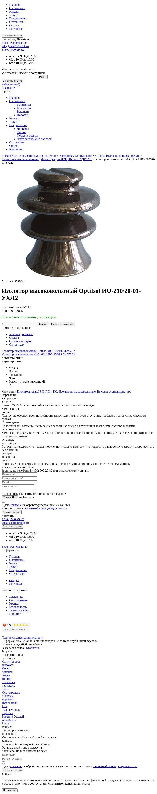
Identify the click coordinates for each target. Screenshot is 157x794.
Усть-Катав (9, 720)
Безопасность (18, 607)
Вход (5, 42)
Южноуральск (11, 692)
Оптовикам (16, 21)
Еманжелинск (11, 709)
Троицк (6, 678)
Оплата (21, 132)
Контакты (15, 28)
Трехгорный (10, 702)
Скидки (14, 25)
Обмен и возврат (28, 135)
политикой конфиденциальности (45, 508)
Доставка (23, 128)
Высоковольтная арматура (123, 155)
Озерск (6, 675)
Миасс (6, 668)
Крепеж (14, 603)
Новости (22, 115)
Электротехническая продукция (23, 155)
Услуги (13, 15)
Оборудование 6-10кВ (90, 155)
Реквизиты (24, 104)
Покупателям (18, 18)
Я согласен (9, 790)
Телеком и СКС (19, 610)
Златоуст (7, 665)
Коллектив (24, 108)
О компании (17, 8)
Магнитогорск (11, 661)
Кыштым (7, 696)
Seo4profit (32, 647)
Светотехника (18, 600)
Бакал (5, 723)
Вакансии (23, 111)
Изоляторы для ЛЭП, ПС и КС (61, 159)
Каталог (14, 11)
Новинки (15, 613)
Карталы (7, 713)
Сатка (5, 689)
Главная (14, 4)
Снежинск (8, 682)
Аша (4, 706)
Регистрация (18, 42)
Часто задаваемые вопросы (34, 139)
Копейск (7, 671)
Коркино (7, 699)
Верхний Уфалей (13, 716)
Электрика (66, 155)
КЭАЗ (87, 159)
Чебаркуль (8, 685)
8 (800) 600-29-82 (13, 49)
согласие (16, 505)
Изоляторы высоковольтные (20, 159)
